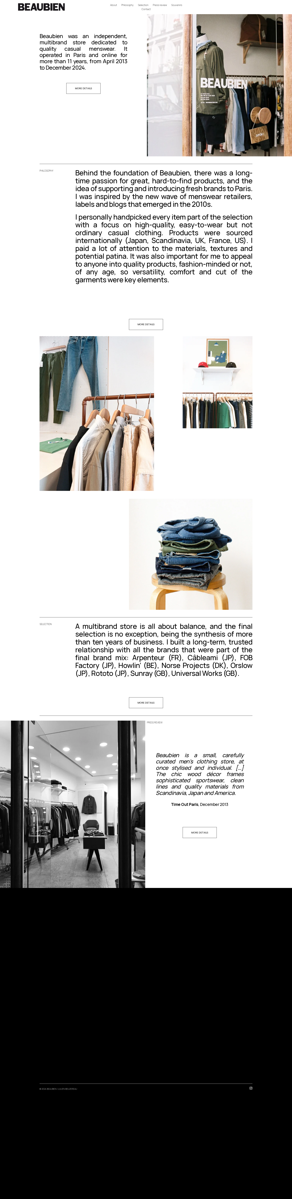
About (113, 5)
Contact (146, 9)
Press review (160, 5)
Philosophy (127, 5)
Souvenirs (176, 5)
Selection (143, 5)
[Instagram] (250, 1088)
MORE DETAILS (83, 88)
